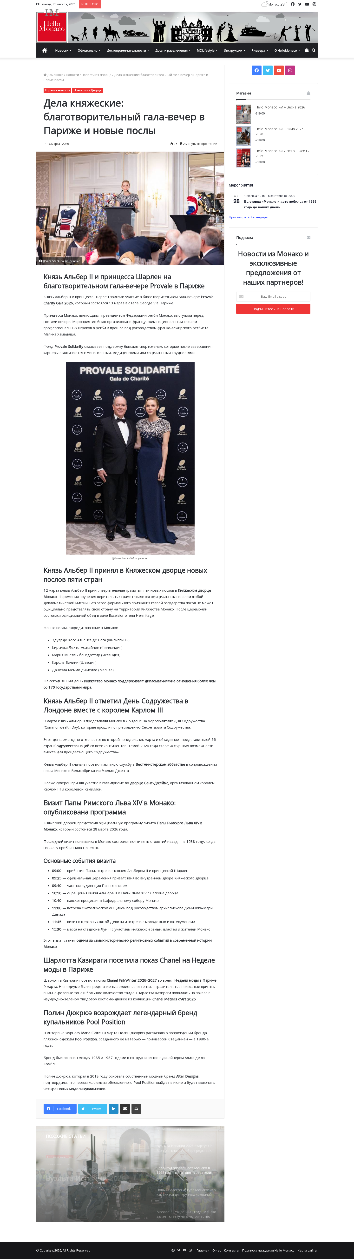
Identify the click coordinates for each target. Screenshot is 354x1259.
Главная (203, 1250)
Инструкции (233, 50)
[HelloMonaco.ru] (177, 26)
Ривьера (258, 50)
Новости (61, 50)
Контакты (231, 1250)
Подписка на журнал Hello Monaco (268, 1250)
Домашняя (54, 75)
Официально (88, 50)
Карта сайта (307, 1250)
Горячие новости (57, 90)
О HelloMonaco (286, 50)
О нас (216, 1250)
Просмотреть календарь (248, 216)
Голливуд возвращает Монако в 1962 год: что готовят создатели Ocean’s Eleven (93, 1175)
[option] (130, 1174)
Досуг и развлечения (171, 50)
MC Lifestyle (206, 50)
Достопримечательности (126, 50)
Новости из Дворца (96, 75)
